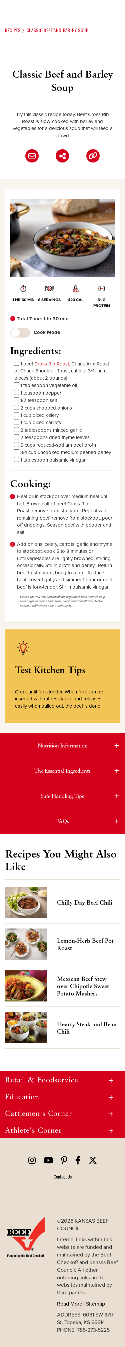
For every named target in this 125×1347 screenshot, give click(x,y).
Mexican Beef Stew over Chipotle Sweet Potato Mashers (83, 986)
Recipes (12, 30)
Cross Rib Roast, (52, 363)
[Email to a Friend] (32, 155)
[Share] (62, 155)
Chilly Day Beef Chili (84, 902)
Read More (69, 1303)
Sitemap (95, 1303)
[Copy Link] (93, 155)
